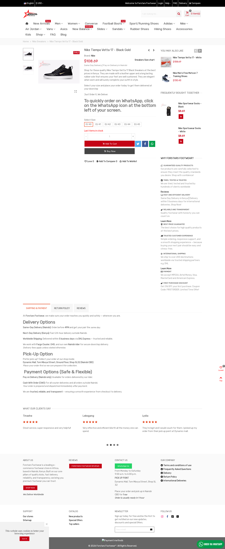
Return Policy (170, 477)
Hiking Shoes (162, 29)
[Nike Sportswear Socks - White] (169, 131)
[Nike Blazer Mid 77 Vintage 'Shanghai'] (149, 50)
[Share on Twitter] (138, 144)
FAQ (53, 34)
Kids (28, 34)
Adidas (168, 23)
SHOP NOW (30, 488)
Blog (63, 34)
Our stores (28, 516)
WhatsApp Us (123, 466)
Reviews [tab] (81, 308)
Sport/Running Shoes (144, 23)
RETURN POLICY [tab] (62, 308)
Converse (91, 23)
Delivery (167, 473)
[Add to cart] (181, 116)
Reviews (165, 192)
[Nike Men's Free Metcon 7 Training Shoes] (166, 77)
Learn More (166, 221)
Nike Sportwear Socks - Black (189, 105)
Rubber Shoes (139, 29)
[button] (196, 51)
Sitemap (27, 520)
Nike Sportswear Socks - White (189, 130)
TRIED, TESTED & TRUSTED (175, 180)
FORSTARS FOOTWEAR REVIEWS (85, 466)
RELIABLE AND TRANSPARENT (176, 209)
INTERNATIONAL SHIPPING (174, 254)
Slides (101, 29)
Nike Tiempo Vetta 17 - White (187, 57)
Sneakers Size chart (145, 60)
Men (57, 23)
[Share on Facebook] (145, 144)
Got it (24, 539)
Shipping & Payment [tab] (36, 308)
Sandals (117, 29)
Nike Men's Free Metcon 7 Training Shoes (185, 75)
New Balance (82, 28)
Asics (64, 29)
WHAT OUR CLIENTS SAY (37, 408)
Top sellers (74, 524)
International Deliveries (174, 480)
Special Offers (75, 520)
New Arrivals (41, 23)
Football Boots (114, 23)
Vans (50, 29)
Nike (183, 23)
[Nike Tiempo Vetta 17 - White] (166, 62)
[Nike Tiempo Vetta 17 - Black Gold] (75, 91)
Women (73, 23)
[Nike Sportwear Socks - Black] (169, 111)
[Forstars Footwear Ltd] (40, 13)
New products (76, 516)
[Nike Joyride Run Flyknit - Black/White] (154, 50)
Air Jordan (32, 29)
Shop (39, 34)
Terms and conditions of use (177, 465)
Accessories (184, 29)
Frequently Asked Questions (177, 469)
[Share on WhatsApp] (152, 144)
